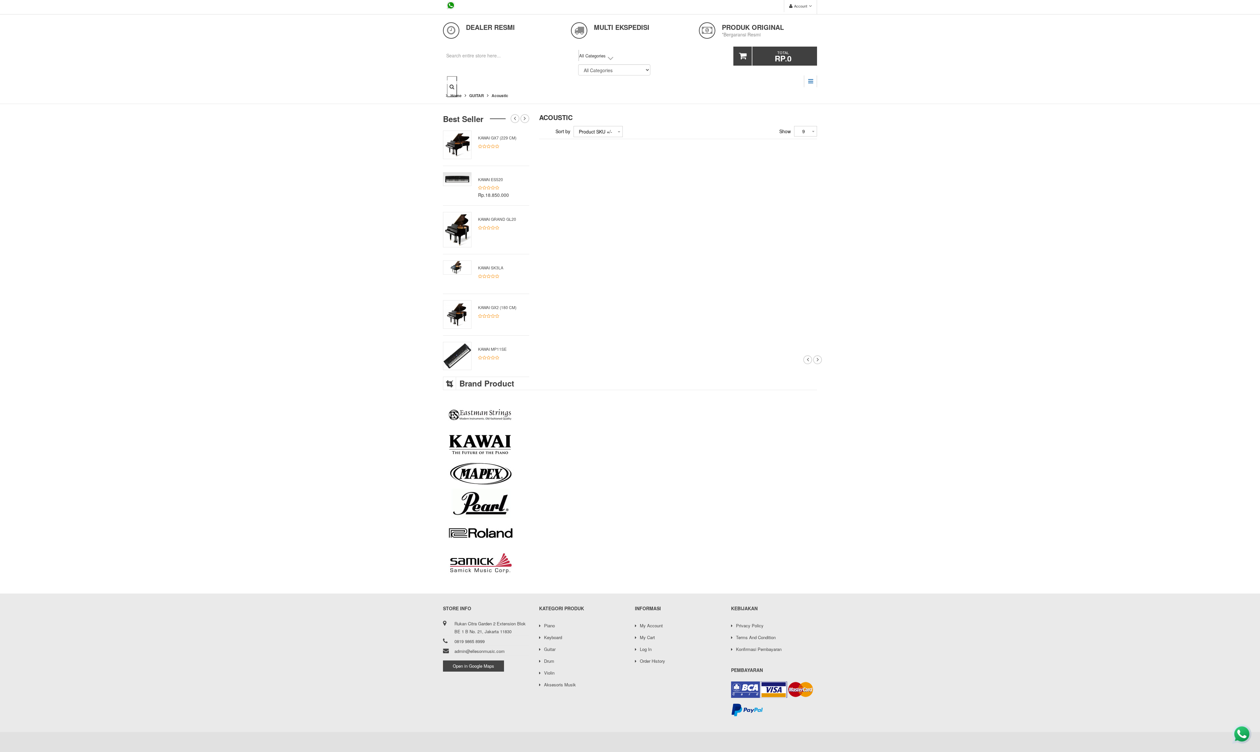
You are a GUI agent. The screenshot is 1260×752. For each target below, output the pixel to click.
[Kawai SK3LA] (457, 266)
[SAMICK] (630, 562)
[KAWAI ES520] (457, 178)
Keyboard (553, 637)
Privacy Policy (750, 625)
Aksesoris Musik (560, 684)
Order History (652, 661)
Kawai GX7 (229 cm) (497, 137)
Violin (549, 673)
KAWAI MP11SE (492, 349)
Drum (549, 661)
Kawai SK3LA (490, 267)
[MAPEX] (630, 474)
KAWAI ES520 (490, 179)
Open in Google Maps (473, 666)
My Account (651, 625)
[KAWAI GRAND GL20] (457, 229)
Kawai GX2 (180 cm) (497, 307)
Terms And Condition (756, 637)
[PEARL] (630, 503)
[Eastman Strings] (630, 414)
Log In (646, 649)
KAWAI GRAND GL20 (497, 219)
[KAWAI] (630, 444)
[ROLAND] (630, 533)
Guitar (550, 649)
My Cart (647, 637)
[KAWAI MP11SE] (457, 355)
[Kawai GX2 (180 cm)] (457, 313)
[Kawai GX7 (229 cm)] (457, 144)
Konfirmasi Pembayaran (759, 649)
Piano (549, 625)
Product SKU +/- (595, 131)
